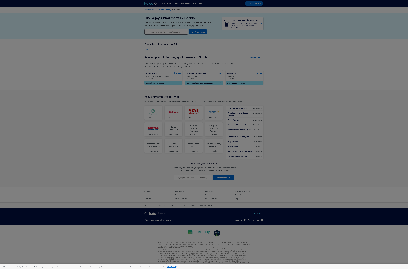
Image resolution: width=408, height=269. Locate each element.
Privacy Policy (171, 267)
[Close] (404, 266)
